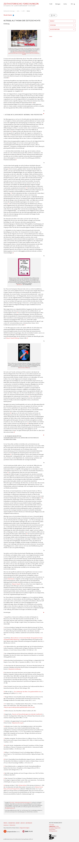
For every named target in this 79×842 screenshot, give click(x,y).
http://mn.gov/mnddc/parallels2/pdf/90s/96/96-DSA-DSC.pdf (19, 707)
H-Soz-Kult (51, 824)
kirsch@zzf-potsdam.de (10, 808)
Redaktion (12, 823)
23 (40, 497)
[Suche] (74, 4)
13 (13, 252)
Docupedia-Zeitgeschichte (54, 828)
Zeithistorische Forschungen (9, 11)
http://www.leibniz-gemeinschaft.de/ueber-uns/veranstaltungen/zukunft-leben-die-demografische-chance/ (24, 53)
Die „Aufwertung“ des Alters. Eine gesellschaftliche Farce (27, 691)
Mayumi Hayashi (16, 584)
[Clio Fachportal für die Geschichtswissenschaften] (27, 832)
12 (8, 203)
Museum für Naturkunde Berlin (19, 52)
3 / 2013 (23, 11)
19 (27, 423)
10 (26, 188)
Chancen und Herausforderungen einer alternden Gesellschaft (27, 714)
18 (10, 413)
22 (8, 472)
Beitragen (57, 4)
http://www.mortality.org (14, 669)
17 (29, 396)
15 (25, 324)
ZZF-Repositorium (53, 831)
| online (54, 826)
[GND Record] (13, 15)
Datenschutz (12, 825)
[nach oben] (76, 839)
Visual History (52, 829)
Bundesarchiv (19, 284)
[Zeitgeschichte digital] (13, 832)
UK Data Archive (22, 785)
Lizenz (50, 36)
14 (17, 312)
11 (11, 193)
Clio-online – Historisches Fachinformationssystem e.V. (20, 802)
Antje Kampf (11, 578)
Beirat (18, 823)
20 (14, 432)
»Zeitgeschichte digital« (24, 827)
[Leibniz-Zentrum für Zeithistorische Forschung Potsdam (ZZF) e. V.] (53, 839)
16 (27, 338)
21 (10, 454)
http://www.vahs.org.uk (17, 723)
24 (26, 533)
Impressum (6, 825)
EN (72, 4)
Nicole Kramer (8, 15)
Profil (50, 4)
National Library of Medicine (24, 367)
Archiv (65, 4)
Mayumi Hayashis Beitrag (12, 338)
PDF (54, 15)
